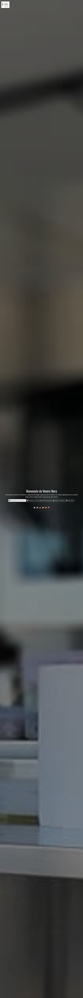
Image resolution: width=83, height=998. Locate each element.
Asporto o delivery (60, 500)
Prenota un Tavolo (34, 500)
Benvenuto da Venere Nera (18, 500)
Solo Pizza (71, 500)
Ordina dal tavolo (46, 500)
